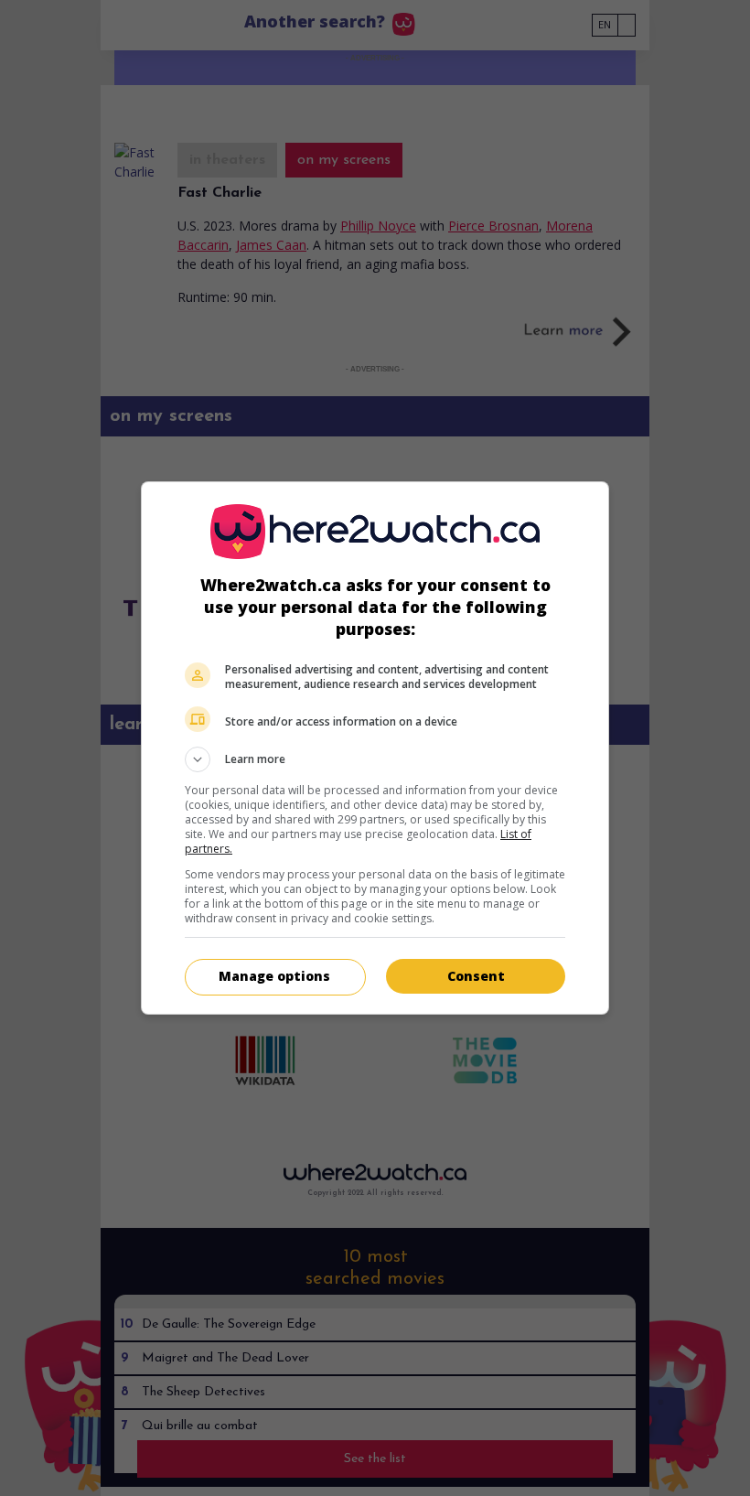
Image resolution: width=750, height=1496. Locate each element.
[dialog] (375, 748)
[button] (375, 759)
